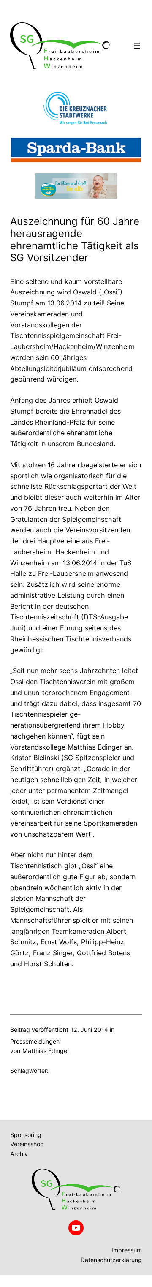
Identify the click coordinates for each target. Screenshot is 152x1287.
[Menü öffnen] (137, 46)
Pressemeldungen (35, 1041)
